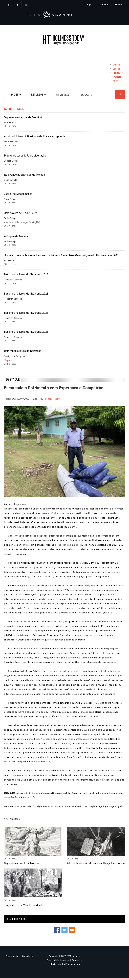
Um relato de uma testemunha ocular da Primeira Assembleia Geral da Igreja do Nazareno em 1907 (61, 255)
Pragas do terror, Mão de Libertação (25, 155)
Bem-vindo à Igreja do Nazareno (22, 350)
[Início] (64, 40)
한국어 (116, 81)
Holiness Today (52, 398)
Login (89, 4)
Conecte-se (27, 956)
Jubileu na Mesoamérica (18, 193)
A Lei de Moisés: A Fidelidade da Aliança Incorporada (34, 136)
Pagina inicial (12, 956)
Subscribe (103, 4)
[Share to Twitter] (64, 930)
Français (117, 77)
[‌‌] (8, 5)
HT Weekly (62, 94)
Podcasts (85, 94)
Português (118, 73)
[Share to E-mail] (72, 930)
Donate (118, 4)
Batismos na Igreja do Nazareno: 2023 (26, 274)
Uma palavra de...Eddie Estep (20, 213)
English (116, 64)
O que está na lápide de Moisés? (23, 117)
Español (117, 69)
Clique (7, 360)
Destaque (13, 380)
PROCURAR (120, 94)
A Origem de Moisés (16, 236)
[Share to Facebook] (57, 930)
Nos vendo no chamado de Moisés (24, 174)
